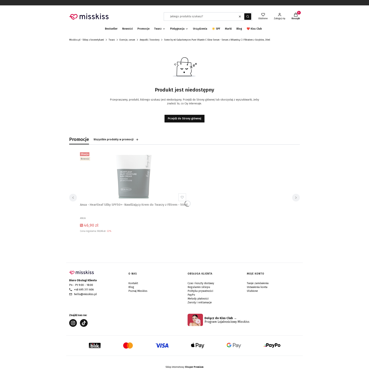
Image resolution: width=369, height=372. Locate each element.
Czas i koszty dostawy (201, 283)
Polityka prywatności (200, 291)
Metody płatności (198, 298)
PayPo (191, 294)
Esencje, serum (127, 39)
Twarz (112, 39)
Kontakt (133, 283)
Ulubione (252, 291)
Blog (131, 287)
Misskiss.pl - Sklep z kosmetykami (86, 39)
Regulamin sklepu (199, 287)
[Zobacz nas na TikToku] (84, 326)
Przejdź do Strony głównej (184, 118)
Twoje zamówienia (257, 283)
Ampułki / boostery (150, 39)
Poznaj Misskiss (137, 291)
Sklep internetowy (184, 367)
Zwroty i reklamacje (200, 302)
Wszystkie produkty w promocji (114, 139)
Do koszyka (134, 240)
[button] (247, 16)
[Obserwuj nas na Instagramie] (73, 326)
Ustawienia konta (257, 287)
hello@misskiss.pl (85, 294)
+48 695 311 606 (84, 289)
